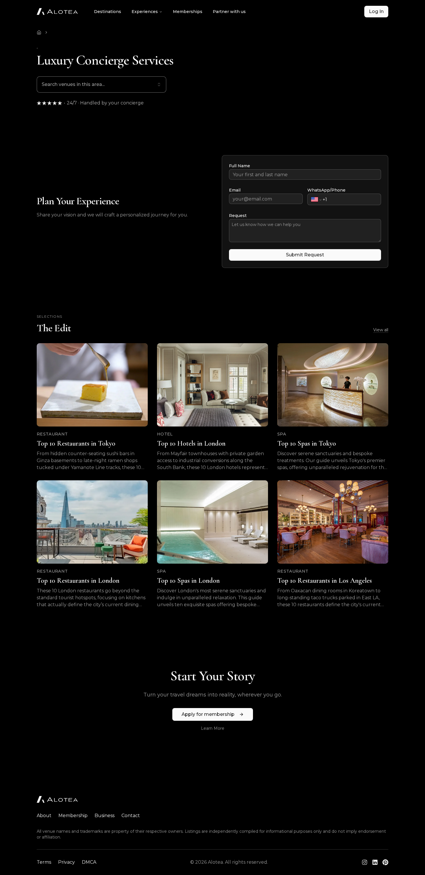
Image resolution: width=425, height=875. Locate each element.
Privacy (66, 862)
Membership (73, 815)
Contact (130, 815)
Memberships (187, 11)
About (44, 815)
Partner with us (229, 11)
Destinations (107, 11)
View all (380, 329)
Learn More (212, 728)
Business (104, 815)
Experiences (145, 11)
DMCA (89, 862)
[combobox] (101, 84)
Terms (44, 862)
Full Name (239, 165)
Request (238, 215)
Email (235, 190)
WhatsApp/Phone (326, 190)
